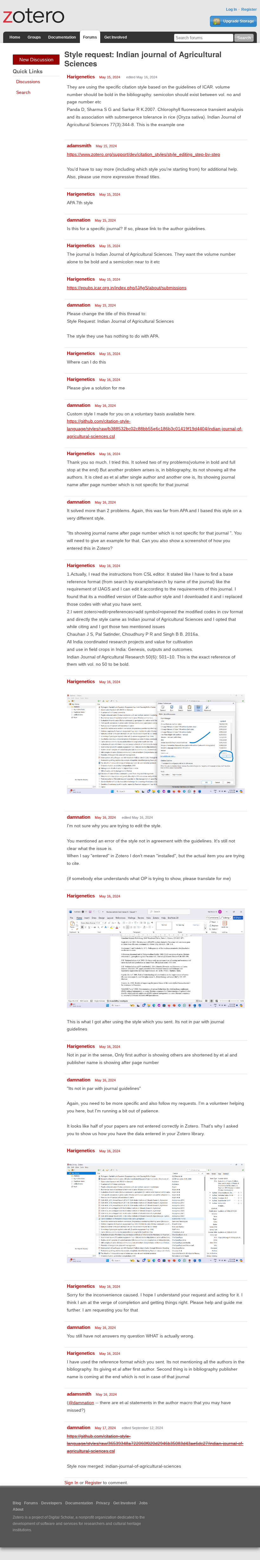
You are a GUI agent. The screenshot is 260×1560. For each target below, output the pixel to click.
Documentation (62, 37)
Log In (231, 9)
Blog (17, 1503)
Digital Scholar (61, 1517)
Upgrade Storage (238, 21)
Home (15, 37)
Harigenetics (81, 76)
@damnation (81, 1402)
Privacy (103, 1503)
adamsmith (79, 145)
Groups (34, 37)
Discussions (28, 81)
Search (23, 92)
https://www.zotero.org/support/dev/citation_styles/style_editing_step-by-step (143, 154)
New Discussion (36, 59)
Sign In (71, 1482)
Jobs (143, 1503)
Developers (51, 1503)
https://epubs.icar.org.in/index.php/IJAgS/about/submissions (126, 287)
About (18, 1509)
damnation (78, 220)
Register (249, 9)
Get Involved (115, 37)
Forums (90, 37)
